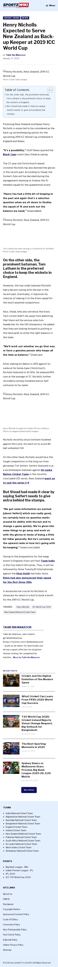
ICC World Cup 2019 (42, 607)
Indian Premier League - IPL (19, 870)
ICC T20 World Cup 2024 (18, 877)
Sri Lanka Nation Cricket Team (27, 472)
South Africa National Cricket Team (23, 840)
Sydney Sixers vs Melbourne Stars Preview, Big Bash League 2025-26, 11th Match (36, 770)
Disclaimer (8, 904)
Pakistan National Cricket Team (21, 837)
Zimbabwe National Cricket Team (22, 851)
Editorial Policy (10, 940)
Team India (48, 561)
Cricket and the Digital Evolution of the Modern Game (37, 679)
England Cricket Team (16, 827)
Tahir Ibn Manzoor (16, 55)
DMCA (6, 899)
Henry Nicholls (23, 607)
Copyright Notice (11, 909)
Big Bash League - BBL (17, 867)
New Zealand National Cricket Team (19, 612)
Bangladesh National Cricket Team (23, 823)
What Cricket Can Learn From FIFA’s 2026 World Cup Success (37, 699)
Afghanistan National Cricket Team (23, 816)
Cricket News (11, 18)
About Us (7, 894)
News (25, 18)
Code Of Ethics (10, 919)
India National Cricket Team (19, 813)
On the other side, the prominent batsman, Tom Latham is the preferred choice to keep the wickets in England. (28, 98)
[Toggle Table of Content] (48, 90)
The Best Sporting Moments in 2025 (34, 745)
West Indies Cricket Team (18, 847)
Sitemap (7, 950)
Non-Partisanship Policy (15, 929)
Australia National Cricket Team (21, 820)
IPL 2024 (10, 874)
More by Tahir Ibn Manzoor (26, 657)
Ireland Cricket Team (16, 830)
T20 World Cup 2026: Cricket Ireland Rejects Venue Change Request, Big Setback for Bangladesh (37, 723)
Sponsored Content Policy (16, 914)
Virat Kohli (23, 573)
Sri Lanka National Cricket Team (21, 844)
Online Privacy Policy (13, 945)
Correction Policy (11, 924)
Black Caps (9, 154)
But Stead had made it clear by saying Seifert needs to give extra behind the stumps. (26, 110)
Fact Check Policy (12, 934)
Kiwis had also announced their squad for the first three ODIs (27, 580)
